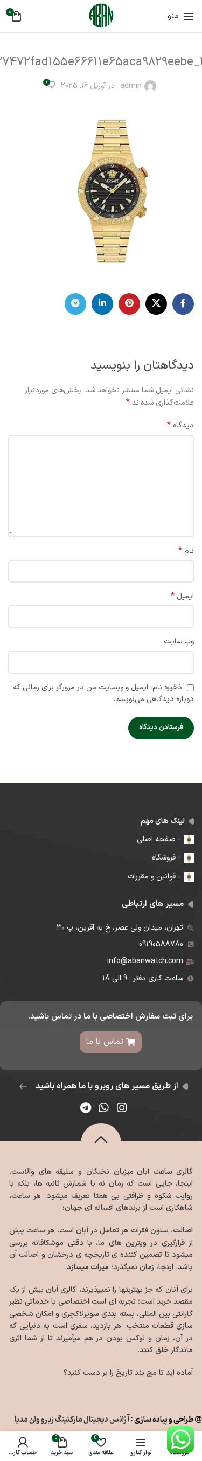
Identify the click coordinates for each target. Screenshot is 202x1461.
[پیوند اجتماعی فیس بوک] (183, 304)
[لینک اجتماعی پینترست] (129, 304)
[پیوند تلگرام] (75, 304)
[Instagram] (122, 1107)
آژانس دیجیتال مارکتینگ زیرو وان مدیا (71, 1420)
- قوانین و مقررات (154, 876)
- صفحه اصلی (158, 839)
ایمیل (182, 597)
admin (131, 86)
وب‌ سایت (179, 641)
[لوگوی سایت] (101, 16)
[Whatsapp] (104, 1107)
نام (186, 551)
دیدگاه (180, 426)
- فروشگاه (166, 857)
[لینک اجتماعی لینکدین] (102, 304)
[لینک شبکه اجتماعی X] (156, 304)
